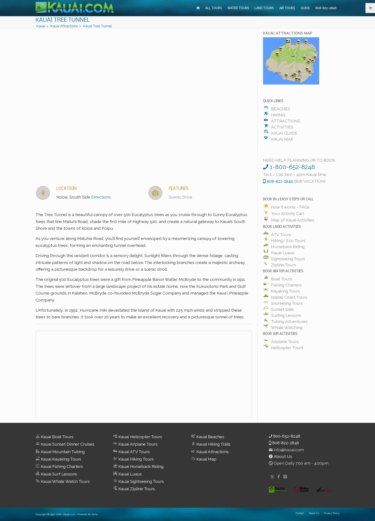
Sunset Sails (282, 308)
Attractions (285, 120)
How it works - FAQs (290, 206)
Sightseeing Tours (288, 257)
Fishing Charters (286, 284)
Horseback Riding (287, 245)
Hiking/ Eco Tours (288, 239)
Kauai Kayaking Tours (60, 459)
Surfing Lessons (286, 314)
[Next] (242, 103)
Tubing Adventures (289, 320)
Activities (282, 126)
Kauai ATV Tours (133, 451)
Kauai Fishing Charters (61, 466)
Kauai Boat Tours (56, 436)
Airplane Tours (285, 340)
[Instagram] (285, 476)
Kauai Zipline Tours (136, 488)
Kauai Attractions (212, 451)
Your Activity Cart (287, 212)
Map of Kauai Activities (292, 219)
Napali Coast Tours (289, 296)
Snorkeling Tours (287, 302)
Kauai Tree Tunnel (63, 20)
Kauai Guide (284, 132)
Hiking (278, 113)
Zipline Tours (283, 263)
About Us (282, 456)
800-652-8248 (286, 436)
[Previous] (45, 103)
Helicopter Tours (287, 346)
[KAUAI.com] (75, 8)
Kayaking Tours (285, 290)
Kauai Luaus (282, 251)
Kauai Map (282, 138)
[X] (272, 476)
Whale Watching (286, 326)
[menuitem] (198, 8)
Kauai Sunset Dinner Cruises (67, 444)
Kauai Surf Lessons (58, 474)
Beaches (280, 107)
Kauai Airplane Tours (137, 444)
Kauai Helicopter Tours (139, 436)
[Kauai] (198, 8)
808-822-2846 (285, 442)
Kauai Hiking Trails (212, 444)
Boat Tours (281, 278)
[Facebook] (278, 476)
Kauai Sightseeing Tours (140, 481)
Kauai (66, 514)
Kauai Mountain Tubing (62, 451)
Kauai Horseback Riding (140, 466)
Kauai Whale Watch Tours (65, 481)
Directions (101, 197)
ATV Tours (281, 233)
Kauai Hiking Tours (135, 459)
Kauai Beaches (209, 436)
